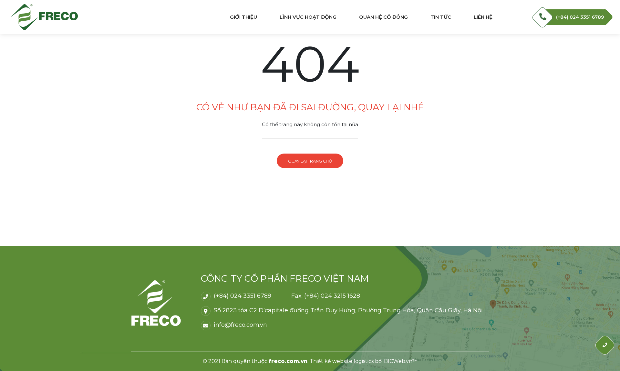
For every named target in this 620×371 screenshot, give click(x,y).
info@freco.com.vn (240, 324)
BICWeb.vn (398, 361)
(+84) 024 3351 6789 (580, 17)
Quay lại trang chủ (310, 161)
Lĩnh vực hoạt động (308, 17)
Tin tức (440, 17)
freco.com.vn (288, 361)
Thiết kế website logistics (342, 361)
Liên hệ (483, 17)
